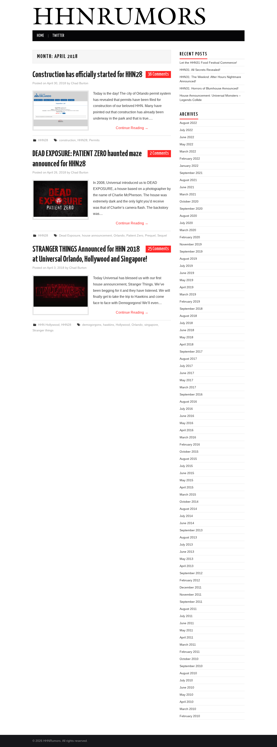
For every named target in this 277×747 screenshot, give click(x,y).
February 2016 (190, 444)
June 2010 (187, 687)
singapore (151, 324)
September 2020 (191, 208)
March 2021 (188, 194)
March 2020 (188, 230)
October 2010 (189, 659)
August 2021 (188, 180)
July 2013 (186, 544)
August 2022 (188, 123)
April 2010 (186, 701)
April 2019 (186, 287)
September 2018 (191, 308)
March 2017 (188, 387)
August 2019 (188, 258)
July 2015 (186, 466)
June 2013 (187, 551)
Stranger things (42, 330)
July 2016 (186, 408)
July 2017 (186, 366)
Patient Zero (134, 235)
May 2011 (186, 630)
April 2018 (186, 344)
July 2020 (186, 223)
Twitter (58, 36)
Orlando (119, 235)
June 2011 (187, 623)
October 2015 (189, 451)
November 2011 (190, 594)
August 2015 (188, 458)
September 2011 (191, 601)
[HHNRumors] (119, 15)
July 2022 (186, 130)
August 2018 (188, 316)
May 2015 (186, 480)
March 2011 (188, 644)
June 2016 (187, 416)
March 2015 (188, 494)
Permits (94, 140)
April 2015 (186, 487)
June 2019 (187, 273)
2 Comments (159, 153)
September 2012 (191, 573)
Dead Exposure (69, 235)
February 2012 (190, 580)
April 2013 (186, 566)
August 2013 (188, 537)
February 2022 (190, 158)
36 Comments (158, 74)
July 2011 (186, 616)
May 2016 (186, 423)
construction (67, 140)
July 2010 (186, 680)
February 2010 (190, 716)
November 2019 (191, 244)
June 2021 (187, 187)
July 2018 (186, 323)
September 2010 (191, 666)
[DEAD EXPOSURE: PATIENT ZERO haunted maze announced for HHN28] (61, 199)
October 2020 (189, 201)
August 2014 (188, 508)
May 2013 (186, 559)
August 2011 (188, 609)
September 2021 (191, 173)
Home (40, 36)
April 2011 (186, 637)
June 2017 (187, 373)
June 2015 (187, 473)
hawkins (108, 324)
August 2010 (188, 673)
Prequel (150, 235)
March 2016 (188, 437)
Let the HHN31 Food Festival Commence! (208, 62)
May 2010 (186, 694)
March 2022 (188, 151)
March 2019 (188, 294)
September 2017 (191, 351)
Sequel (162, 235)
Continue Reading (132, 128)
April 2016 (186, 430)
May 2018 (186, 337)
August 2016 (188, 401)
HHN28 (43, 140)
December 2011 (190, 587)
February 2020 (190, 237)
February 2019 (190, 301)
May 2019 (186, 280)
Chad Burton (79, 83)
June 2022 (187, 137)
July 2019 (186, 265)
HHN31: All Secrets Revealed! (200, 69)
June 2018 (187, 330)
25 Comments (158, 249)
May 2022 (186, 144)
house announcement (97, 235)
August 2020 (188, 215)
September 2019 (191, 251)
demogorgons (91, 324)
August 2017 (188, 358)
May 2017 (186, 380)
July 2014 (186, 516)
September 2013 (191, 530)
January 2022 (189, 165)
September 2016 (191, 394)
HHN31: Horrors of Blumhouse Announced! (209, 88)
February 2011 (190, 651)
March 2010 (188, 709)
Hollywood (123, 324)
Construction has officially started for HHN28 (87, 75)
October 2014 (189, 501)
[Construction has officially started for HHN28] (61, 109)
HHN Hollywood (49, 324)
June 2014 (187, 523)
